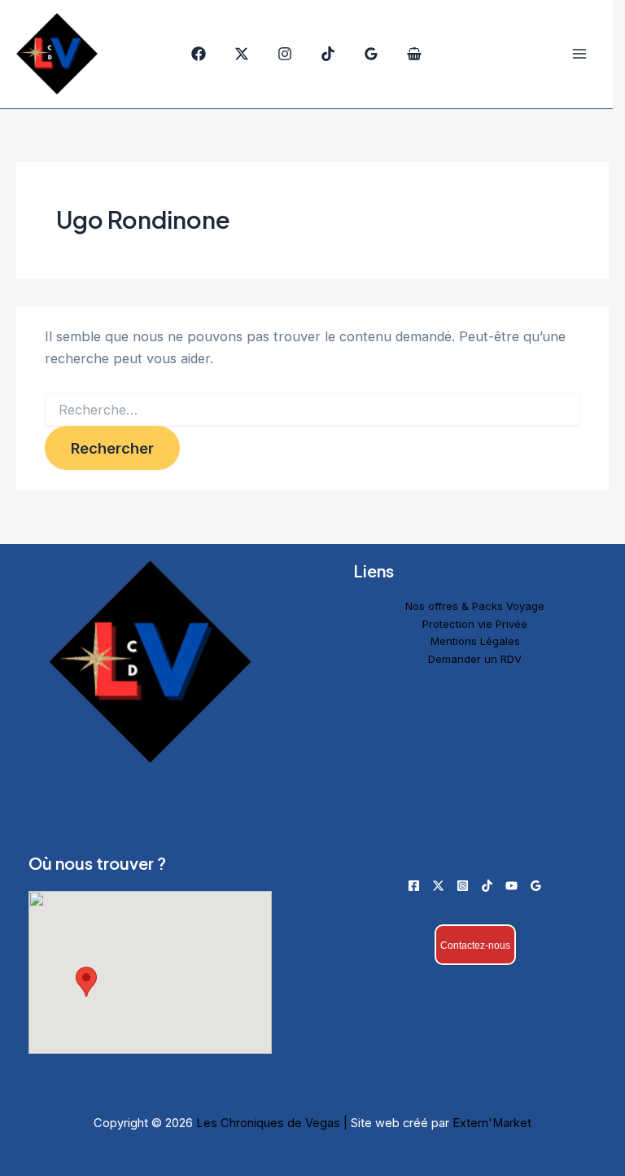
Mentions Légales (475, 640)
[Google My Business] (371, 53)
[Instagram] (284, 53)
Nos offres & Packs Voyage (474, 605)
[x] (241, 53)
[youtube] (511, 886)
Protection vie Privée (474, 623)
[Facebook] (198, 53)
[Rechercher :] (312, 410)
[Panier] (414, 53)
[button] (86, 981)
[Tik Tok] (327, 53)
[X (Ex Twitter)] (438, 886)
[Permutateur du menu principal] (579, 54)
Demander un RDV (475, 658)
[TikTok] (487, 886)
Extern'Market (491, 1123)
